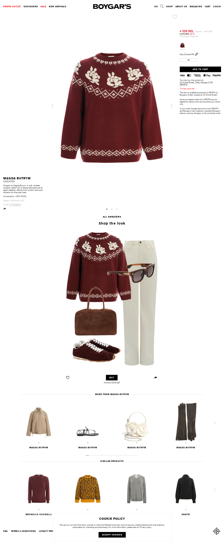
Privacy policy (145, 527)
